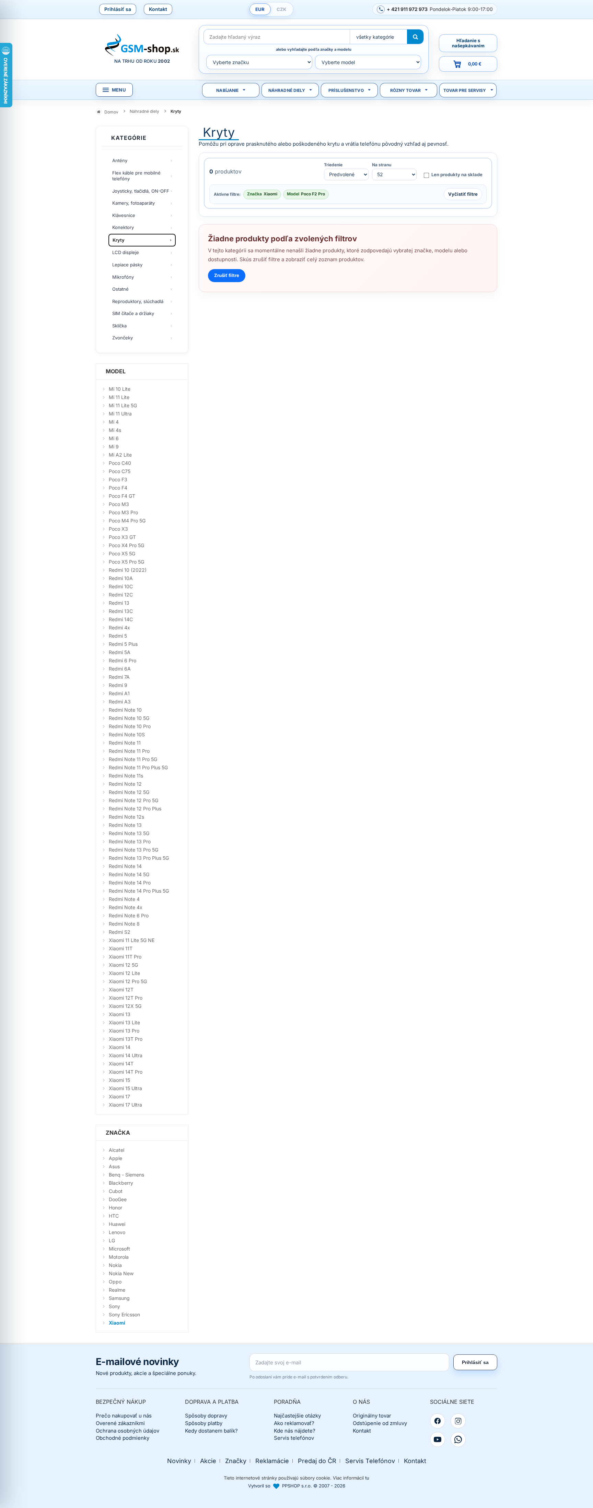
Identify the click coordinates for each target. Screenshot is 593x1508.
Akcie (208, 1461)
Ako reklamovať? (294, 1423)
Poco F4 (118, 488)
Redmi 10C (121, 586)
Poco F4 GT (122, 496)
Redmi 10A (121, 578)
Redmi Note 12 (125, 784)
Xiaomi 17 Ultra (125, 1105)
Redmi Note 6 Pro (129, 915)
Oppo (115, 1281)
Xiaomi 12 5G (123, 965)
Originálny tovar (372, 1415)
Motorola (119, 1257)
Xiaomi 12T (121, 989)
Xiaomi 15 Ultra (125, 1088)
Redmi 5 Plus (123, 644)
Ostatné (120, 289)
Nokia (115, 1265)
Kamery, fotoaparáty (133, 203)
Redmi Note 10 (125, 710)
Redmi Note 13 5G (129, 833)
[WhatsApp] (458, 1439)
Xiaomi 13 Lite (124, 1022)
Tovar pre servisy (464, 90)
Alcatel (116, 1150)
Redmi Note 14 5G (129, 874)
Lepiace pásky (127, 264)
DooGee (118, 1199)
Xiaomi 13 (119, 1014)
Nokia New (121, 1273)
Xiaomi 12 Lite (124, 973)
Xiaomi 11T (120, 948)
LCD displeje (125, 252)
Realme (117, 1290)
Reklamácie (272, 1461)
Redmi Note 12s (126, 817)
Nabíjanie (227, 90)
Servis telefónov (294, 1438)
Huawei (117, 1224)
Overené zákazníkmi (120, 1423)
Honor (115, 1207)
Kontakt (158, 9)
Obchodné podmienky (122, 1438)
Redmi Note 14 (125, 866)
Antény (119, 160)
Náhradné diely (286, 90)
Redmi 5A (119, 652)
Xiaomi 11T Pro (125, 957)
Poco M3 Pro (123, 512)
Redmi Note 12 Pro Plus (135, 808)
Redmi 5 (118, 636)
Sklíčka (119, 325)
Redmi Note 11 (125, 743)
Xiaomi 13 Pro (124, 1031)
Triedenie (333, 164)
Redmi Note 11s (126, 776)
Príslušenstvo (346, 90)
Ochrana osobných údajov (127, 1430)
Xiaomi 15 (119, 1080)
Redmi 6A (120, 669)
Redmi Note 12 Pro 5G (133, 800)
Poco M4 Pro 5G (127, 520)
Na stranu (381, 164)
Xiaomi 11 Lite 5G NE (131, 940)
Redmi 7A (119, 677)
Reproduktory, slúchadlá (137, 301)
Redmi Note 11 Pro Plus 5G (138, 767)
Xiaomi (117, 1323)
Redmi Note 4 (124, 899)
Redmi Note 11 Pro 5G (133, 759)
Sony (114, 1306)
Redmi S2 (119, 932)
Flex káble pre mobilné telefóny (136, 176)
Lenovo (117, 1232)
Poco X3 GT (122, 537)
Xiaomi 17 (119, 1096)
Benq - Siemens (126, 1175)
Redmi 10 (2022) (128, 570)
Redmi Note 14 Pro (130, 882)
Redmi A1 (119, 693)
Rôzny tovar (405, 90)
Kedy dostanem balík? (211, 1430)
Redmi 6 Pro (122, 660)
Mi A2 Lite (120, 455)
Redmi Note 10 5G (129, 718)
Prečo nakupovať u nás (124, 1415)
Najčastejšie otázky (297, 1415)
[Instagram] (458, 1420)
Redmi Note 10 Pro (130, 726)
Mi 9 (114, 446)
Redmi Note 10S (127, 734)
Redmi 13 (119, 603)
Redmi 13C (121, 611)
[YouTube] (437, 1439)
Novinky (179, 1461)
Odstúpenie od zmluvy (380, 1423)
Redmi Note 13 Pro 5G (133, 850)
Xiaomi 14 (119, 1047)
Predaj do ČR (317, 1461)
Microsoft (119, 1249)
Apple (115, 1158)
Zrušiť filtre (226, 275)
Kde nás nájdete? (294, 1430)
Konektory (123, 227)
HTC (114, 1216)
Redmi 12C (121, 595)
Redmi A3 (120, 701)
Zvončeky (122, 337)
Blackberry (121, 1183)
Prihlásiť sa (117, 9)
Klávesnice (123, 215)
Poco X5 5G (122, 553)
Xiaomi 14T (121, 1063)
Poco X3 (118, 529)
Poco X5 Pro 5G (126, 562)
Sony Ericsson (124, 1314)
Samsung (119, 1298)
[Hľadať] (415, 36)
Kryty (119, 240)
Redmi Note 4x (125, 907)
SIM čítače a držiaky (133, 313)
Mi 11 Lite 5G (123, 405)
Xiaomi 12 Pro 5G (128, 981)
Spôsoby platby (203, 1423)
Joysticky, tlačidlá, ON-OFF (140, 191)
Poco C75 (119, 471)
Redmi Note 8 (124, 924)
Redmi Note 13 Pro (130, 841)
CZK (281, 9)
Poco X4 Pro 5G (126, 545)
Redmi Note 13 (125, 825)
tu (367, 1478)
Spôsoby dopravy (206, 1415)
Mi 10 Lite (119, 389)
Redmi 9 (118, 685)
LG (112, 1240)
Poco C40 (120, 463)
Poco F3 (118, 479)
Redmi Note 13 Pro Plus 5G (139, 858)
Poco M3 (119, 504)
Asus (114, 1166)
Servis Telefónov (370, 1461)
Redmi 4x (119, 627)
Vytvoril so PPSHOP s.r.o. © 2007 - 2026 (296, 1485)
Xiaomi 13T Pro (125, 1039)
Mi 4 (114, 422)
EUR (260, 9)
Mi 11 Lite (119, 397)
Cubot (116, 1191)
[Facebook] (437, 1420)
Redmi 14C (121, 619)
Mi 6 (114, 438)
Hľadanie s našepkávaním (468, 43)
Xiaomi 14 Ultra (125, 1055)
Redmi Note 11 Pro (129, 751)
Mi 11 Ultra (120, 414)
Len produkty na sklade (456, 174)
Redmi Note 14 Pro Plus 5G (139, 891)
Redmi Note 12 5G (129, 792)
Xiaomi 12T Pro (125, 998)
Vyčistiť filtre (463, 194)
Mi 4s (115, 430)
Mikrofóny (123, 277)
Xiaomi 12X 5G (125, 1006)
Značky (235, 1461)
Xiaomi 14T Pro (125, 1072)
